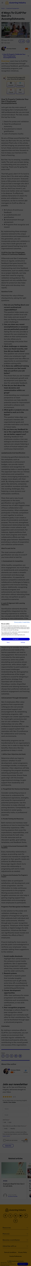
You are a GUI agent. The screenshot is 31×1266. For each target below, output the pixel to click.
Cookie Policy (26, 622)
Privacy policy (18, 622)
